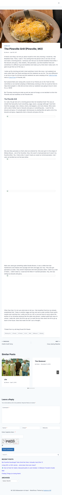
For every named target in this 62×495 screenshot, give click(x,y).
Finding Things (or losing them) (11, 473)
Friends (20, 333)
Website (45, 428)
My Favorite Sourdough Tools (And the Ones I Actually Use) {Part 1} (22, 462)
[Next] (58, 372)
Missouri (35, 333)
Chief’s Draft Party (7, 343)
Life (25, 333)
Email (25, 428)
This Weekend (40, 361)
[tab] (29, 388)
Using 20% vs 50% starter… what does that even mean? (19, 465)
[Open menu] (58, 3)
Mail (3, 470)
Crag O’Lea (12, 77)
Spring (41, 333)
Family (14, 333)
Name (4, 428)
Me (30, 333)
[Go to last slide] (4, 372)
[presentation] (15, 367)
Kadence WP (47, 490)
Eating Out (7, 45)
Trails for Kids (53, 75)
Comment (5, 407)
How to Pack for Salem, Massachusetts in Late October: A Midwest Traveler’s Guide (29, 468)
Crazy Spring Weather (53, 343)
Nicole (7, 52)
